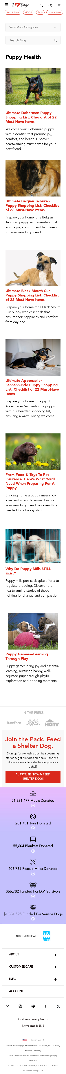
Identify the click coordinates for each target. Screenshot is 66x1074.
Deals (40, 12)
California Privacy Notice (33, 1019)
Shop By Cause (13, 12)
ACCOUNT (16, 991)
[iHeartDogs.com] (21, 5)
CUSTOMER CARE (21, 966)
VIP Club (28, 12)
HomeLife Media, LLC (42, 1046)
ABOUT (14, 954)
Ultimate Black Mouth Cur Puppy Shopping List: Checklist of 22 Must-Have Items (32, 295)
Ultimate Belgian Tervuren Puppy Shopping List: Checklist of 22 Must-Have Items (32, 206)
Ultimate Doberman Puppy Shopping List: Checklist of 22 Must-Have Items (31, 117)
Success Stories (54, 12)
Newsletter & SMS (33, 1026)
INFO (12, 979)
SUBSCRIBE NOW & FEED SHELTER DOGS (33, 776)
